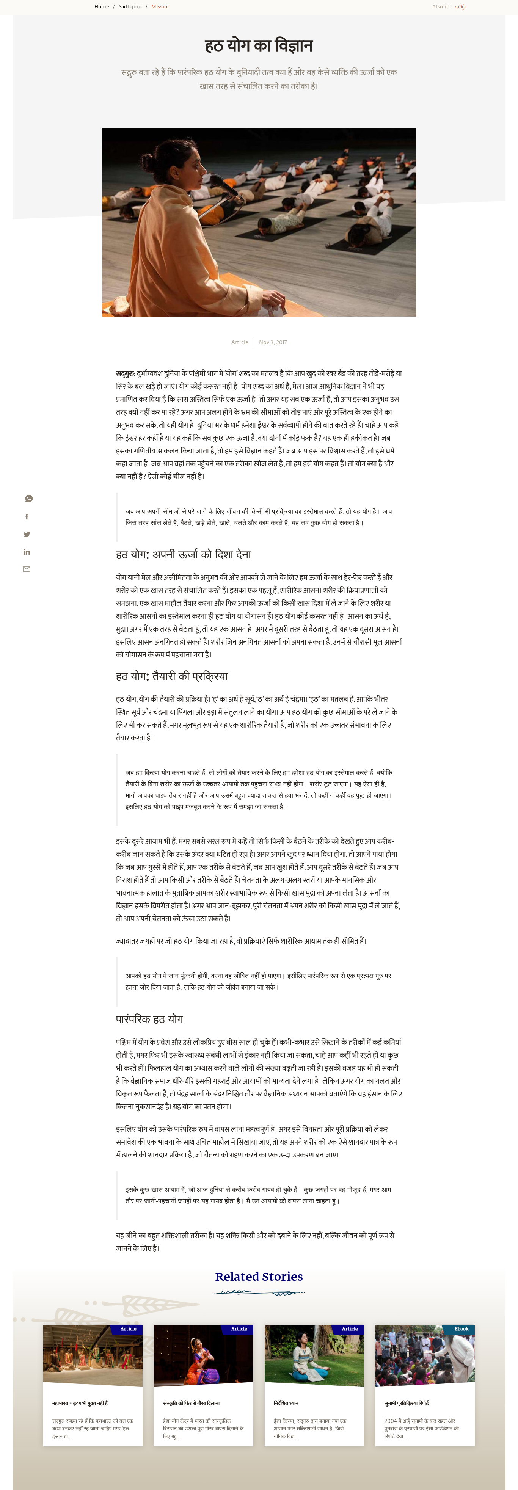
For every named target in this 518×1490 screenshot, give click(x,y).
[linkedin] (26, 553)
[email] (26, 571)
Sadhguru (130, 6)
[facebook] (27, 518)
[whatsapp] (28, 500)
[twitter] (26, 536)
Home (101, 6)
